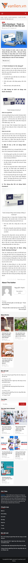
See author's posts (19, 292)
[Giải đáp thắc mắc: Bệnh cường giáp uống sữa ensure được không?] (7, 324)
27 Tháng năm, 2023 (6, 340)
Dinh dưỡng (3, 513)
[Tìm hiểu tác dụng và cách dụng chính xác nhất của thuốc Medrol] (7, 350)
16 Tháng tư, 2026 (6, 482)
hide (8, 60)
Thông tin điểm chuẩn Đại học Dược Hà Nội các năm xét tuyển (14, 307)
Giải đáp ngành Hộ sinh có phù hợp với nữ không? (7, 479)
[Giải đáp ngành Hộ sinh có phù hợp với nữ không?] (7, 468)
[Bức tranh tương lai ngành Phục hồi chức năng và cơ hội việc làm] (7, 418)
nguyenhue (5, 432)
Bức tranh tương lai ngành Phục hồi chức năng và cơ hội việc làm (14, 375)
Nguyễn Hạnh (5, 28)
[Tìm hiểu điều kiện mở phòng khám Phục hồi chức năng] (7, 443)
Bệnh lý (2, 510)
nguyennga (5, 456)
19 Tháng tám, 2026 (6, 433)
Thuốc (3, 22)
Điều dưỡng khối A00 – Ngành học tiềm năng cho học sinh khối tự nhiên (14, 381)
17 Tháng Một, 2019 (12, 28)
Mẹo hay (3, 522)
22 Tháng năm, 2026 (20, 433)
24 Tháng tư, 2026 (6, 457)
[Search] (25, 13)
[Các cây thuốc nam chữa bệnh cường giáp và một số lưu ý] (21, 324)
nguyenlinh (18, 432)
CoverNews (20, 559)
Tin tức (3, 423)
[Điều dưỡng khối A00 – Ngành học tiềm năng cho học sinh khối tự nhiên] (21, 418)
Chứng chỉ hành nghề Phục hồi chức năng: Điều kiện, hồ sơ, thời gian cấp (14, 393)
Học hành (4, 448)
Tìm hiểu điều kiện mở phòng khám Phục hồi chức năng (13, 387)
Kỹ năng (3, 519)
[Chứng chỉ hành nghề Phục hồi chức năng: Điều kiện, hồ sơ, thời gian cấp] (21, 443)
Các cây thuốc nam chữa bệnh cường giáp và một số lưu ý (20, 334)
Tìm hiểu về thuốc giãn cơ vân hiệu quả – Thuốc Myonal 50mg (14, 302)
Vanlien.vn (3, 495)
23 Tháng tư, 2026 (20, 458)
